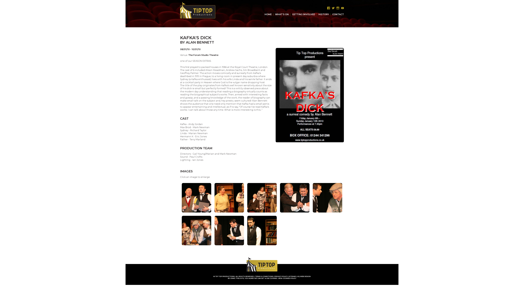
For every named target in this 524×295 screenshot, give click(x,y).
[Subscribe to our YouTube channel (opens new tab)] (342, 8)
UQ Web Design (304, 276)
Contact (338, 14)
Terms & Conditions (264, 276)
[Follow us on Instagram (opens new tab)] (337, 8)
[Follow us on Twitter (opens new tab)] (333, 8)
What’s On (282, 14)
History (323, 14)
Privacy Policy (281, 276)
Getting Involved (303, 14)
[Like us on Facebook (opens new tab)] (328, 8)
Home (268, 14)
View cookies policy (287, 278)
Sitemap (292, 276)
